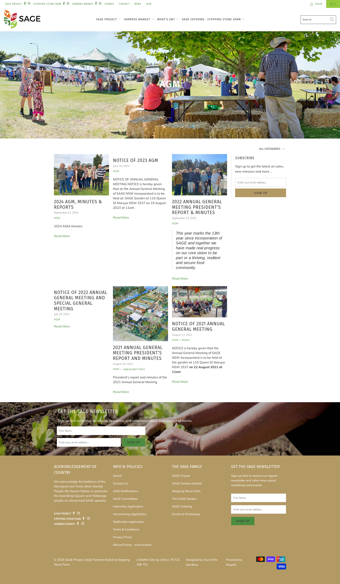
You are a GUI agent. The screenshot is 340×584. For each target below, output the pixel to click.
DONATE (109, 4)
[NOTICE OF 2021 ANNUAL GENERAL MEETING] (199, 302)
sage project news (134, 369)
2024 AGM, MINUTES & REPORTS (78, 204)
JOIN (149, 4)
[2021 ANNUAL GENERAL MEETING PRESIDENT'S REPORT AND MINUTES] (140, 313)
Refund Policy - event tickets (132, 545)
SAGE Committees (125, 499)
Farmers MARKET (82, 4)
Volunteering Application (130, 514)
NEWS (137, 4)
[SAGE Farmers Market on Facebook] (74, 513)
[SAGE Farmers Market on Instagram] (78, 513)
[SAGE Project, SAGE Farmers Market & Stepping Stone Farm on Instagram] (28, 3)
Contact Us (120, 483)
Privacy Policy (122, 537)
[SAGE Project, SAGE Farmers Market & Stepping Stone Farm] (22, 19)
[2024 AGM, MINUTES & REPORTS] (81, 174)
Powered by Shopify (234, 562)
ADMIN (143, 560)
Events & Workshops (186, 514)
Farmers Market (137, 19)
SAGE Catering (193, 19)
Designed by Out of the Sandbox (201, 562)
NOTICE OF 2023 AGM (135, 160)
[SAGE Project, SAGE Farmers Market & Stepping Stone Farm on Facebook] (24, 3)
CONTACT (124, 4)
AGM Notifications (125, 491)
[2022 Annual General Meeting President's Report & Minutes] (199, 174)
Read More (62, 236)
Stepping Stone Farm (224, 19)
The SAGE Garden (184, 499)
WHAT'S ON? (166, 19)
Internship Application (128, 506)
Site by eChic (159, 560)
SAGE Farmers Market (187, 483)
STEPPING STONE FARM (47, 4)
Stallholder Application (128, 522)
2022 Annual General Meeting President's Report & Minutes (197, 207)
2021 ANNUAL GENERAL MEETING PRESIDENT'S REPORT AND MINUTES (138, 353)
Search (117, 476)
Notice (186, 339)
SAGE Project (107, 19)
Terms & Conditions (126, 529)
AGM (57, 217)
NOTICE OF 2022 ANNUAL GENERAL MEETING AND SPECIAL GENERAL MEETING (80, 300)
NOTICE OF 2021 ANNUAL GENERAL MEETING (198, 326)
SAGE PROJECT (13, 4)
